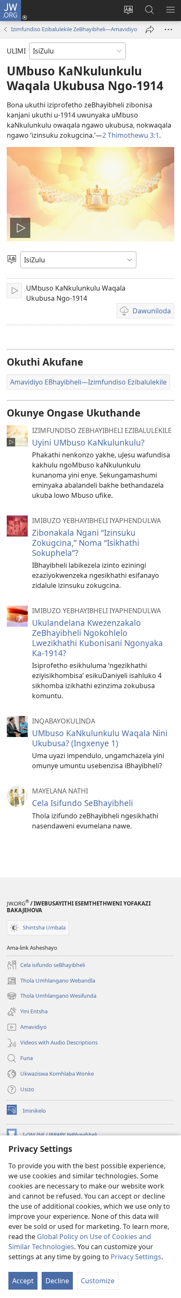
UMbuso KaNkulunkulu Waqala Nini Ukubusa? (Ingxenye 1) (100, 738)
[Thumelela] (149, 29)
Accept (23, 1280)
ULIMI (16, 51)
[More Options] (168, 29)
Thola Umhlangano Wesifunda (51, 996)
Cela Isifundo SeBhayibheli (82, 803)
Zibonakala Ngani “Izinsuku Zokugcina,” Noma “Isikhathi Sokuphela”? (85, 542)
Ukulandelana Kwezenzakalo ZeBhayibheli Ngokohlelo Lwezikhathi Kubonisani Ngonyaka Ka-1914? (97, 638)
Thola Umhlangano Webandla (51, 981)
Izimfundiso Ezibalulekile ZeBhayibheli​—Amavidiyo (74, 29)
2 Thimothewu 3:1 (130, 135)
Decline (57, 1280)
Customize (97, 1280)
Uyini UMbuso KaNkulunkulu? (88, 442)
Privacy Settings (136, 1256)
